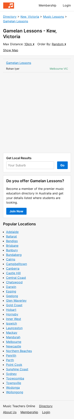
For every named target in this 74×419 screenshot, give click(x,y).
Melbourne (13, 342)
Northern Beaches (19, 351)
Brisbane (12, 245)
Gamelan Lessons (15, 21)
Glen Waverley (16, 300)
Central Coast (16, 278)
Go (62, 165)
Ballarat (11, 236)
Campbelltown (16, 264)
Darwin (11, 287)
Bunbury (12, 250)
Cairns (10, 259)
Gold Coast (14, 305)
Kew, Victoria (29, 17)
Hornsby (12, 314)
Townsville (13, 383)
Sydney (11, 374)
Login (67, 5)
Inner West (13, 319)
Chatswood (14, 282)
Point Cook (14, 365)
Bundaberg (14, 255)
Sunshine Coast (17, 369)
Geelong (12, 296)
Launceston (14, 328)
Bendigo (12, 241)
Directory (10, 17)
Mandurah (13, 337)
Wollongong (14, 392)
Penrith (11, 355)
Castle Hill (13, 273)
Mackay (11, 332)
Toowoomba (15, 378)
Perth (10, 360)
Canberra (12, 268)
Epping (11, 291)
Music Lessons (53, 17)
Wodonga (13, 387)
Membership (47, 5)
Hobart (11, 310)
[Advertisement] (37, 112)
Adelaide (12, 232)
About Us (10, 412)
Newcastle (13, 346)
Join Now (16, 211)
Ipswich (11, 323)
